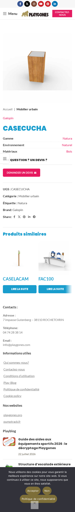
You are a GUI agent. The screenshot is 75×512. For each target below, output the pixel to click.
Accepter (33, 490)
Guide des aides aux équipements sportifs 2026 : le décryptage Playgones (42, 443)
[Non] (34, 505)
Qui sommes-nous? (16, 362)
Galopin (8, 118)
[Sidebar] (5, 158)
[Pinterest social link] (48, 4)
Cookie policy (12, 396)
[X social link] (27, 4)
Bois (69, 151)
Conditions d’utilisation (19, 376)
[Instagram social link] (34, 4)
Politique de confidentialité (21, 389)
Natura (67, 138)
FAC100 (46, 278)
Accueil (7, 109)
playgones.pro (12, 415)
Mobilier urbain (27, 109)
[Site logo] (35, 13)
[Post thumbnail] (9, 446)
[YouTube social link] (41, 4)
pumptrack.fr (12, 421)
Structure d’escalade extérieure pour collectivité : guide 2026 (44, 466)
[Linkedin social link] (55, 4)
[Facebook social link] (20, 4)
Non (47, 490)
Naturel (67, 145)
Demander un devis (20, 172)
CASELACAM (15, 278)
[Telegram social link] (34, 217)
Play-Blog (9, 382)
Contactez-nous (62, 13)
